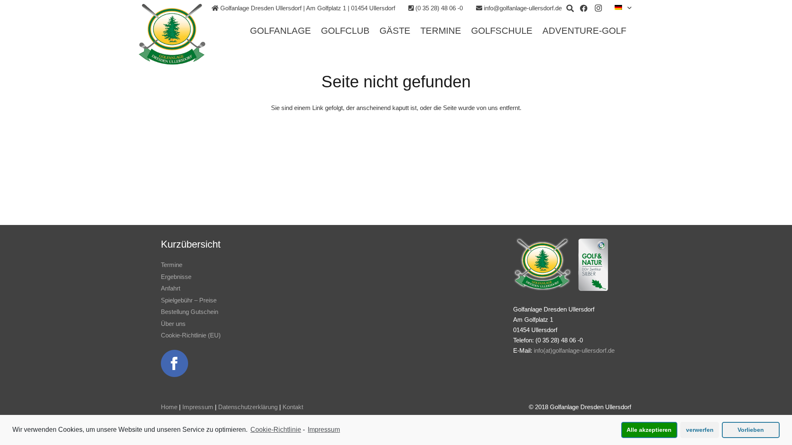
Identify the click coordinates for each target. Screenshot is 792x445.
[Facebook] (583, 8)
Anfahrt (170, 288)
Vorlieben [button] (751, 429)
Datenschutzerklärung (248, 406)
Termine (171, 264)
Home (169, 406)
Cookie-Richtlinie (275, 429)
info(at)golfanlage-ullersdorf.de (574, 350)
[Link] (172, 34)
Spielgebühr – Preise (189, 300)
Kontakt (293, 406)
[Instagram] (598, 8)
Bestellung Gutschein (189, 311)
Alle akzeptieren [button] (649, 429)
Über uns (173, 323)
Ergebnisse (176, 276)
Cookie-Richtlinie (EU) (191, 335)
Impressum (197, 406)
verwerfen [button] (700, 429)
